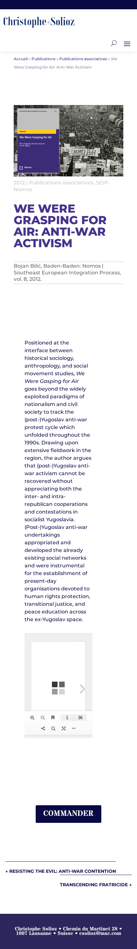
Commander (68, 813)
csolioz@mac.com (100, 933)
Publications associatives (61, 183)
